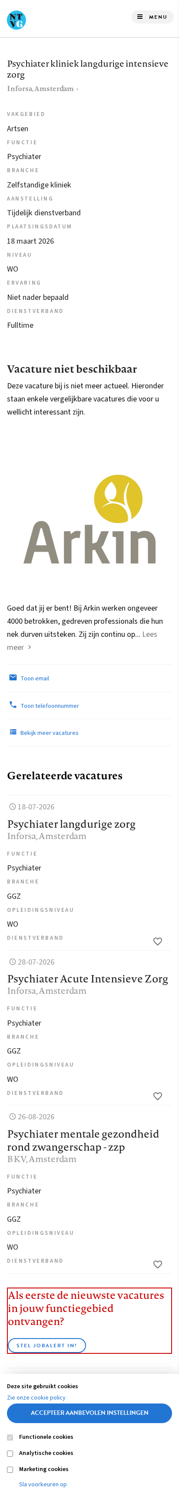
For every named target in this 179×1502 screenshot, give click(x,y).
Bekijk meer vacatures (49, 733)
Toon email (34, 678)
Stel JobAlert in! (47, 1345)
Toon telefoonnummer (49, 706)
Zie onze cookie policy (36, 1397)
